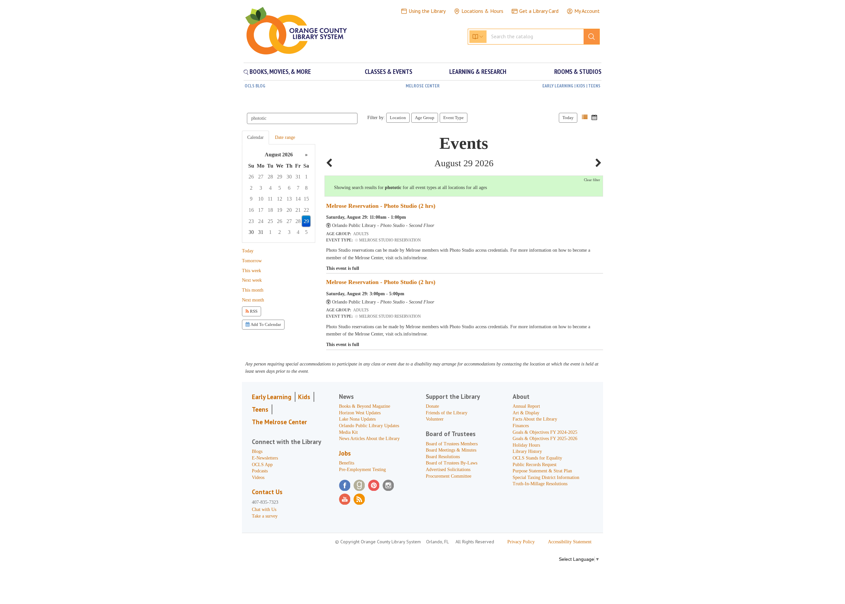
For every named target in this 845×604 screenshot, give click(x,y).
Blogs (257, 451)
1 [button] (306, 176)
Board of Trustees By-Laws (451, 463)
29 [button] (279, 176)
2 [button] (251, 188)
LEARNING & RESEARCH (477, 71)
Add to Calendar (265, 324)
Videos (258, 477)
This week (251, 270)
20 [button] (289, 210)
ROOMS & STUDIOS (577, 71)
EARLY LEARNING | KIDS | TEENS (571, 86)
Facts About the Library (535, 419)
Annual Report (526, 406)
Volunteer (435, 419)
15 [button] (306, 199)
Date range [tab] (285, 137)
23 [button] (251, 221)
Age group (424, 117)
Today (568, 117)
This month (252, 290)
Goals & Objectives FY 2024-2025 (545, 432)
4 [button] (270, 188)
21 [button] (298, 210)
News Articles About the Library (369, 438)
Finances (521, 425)
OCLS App (262, 464)
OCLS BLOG (255, 86)
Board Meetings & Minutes (451, 450)
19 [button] (279, 210)
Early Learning (271, 397)
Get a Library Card (538, 11)
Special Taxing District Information (546, 477)
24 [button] (260, 221)
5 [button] (279, 188)
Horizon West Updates (360, 412)
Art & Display (526, 412)
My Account (587, 11)
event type (453, 117)
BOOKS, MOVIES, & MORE (279, 71)
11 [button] (270, 199)
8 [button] (306, 188)
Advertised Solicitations (448, 469)
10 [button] (260, 199)
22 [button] (306, 210)
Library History (527, 451)
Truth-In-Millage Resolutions (540, 483)
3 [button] (260, 188)
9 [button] (251, 199)
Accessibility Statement (570, 541)
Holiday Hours (526, 445)
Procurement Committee (448, 476)
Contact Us (267, 492)
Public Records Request (535, 464)
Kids (304, 397)
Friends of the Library (446, 412)
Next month (253, 300)
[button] (585, 117)
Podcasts (260, 470)
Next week (252, 280)
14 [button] (298, 199)
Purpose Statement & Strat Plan (542, 470)
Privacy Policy (521, 541)
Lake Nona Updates (357, 419)
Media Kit (348, 432)
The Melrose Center (279, 422)
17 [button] (260, 210)
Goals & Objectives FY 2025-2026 (545, 438)
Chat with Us (264, 509)
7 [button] (298, 188)
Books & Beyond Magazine (364, 406)
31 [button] (298, 176)
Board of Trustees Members (452, 443)
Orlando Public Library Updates (369, 425)
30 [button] (289, 176)
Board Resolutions (443, 456)
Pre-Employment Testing (362, 469)
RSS (253, 311)
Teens (260, 409)
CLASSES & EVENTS (388, 71)
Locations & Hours (482, 11)
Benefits (346, 463)
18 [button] (270, 210)
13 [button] (289, 199)
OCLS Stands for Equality (537, 458)
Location (398, 117)
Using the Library (427, 11)
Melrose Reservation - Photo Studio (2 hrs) (380, 206)
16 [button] (251, 210)
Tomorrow (252, 260)
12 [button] (279, 199)
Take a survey (265, 516)
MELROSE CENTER (423, 86)
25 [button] (270, 221)
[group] (279, 193)
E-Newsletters (265, 458)
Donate (432, 406)
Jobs (345, 453)
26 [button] (251, 176)
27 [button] (260, 176)
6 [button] (289, 188)
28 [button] (270, 176)
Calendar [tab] (255, 137)
